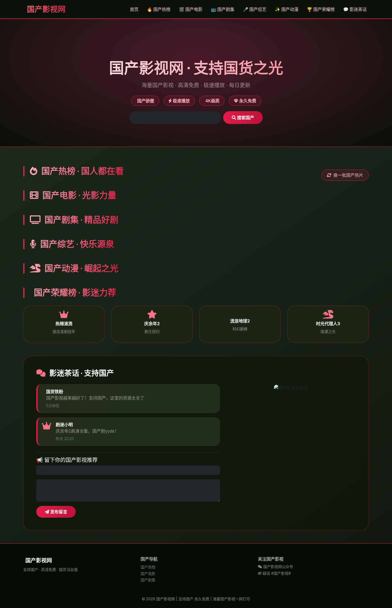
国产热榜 (148, 567)
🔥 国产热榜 (158, 9)
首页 (134, 9)
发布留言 (58, 511)
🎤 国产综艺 (254, 9)
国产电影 (148, 573)
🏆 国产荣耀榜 (321, 9)
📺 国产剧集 (222, 9)
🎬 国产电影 (190, 9)
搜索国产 (245, 117)
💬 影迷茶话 (355, 9)
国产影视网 (45, 9)
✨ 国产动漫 (286, 9)
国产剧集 (148, 580)
